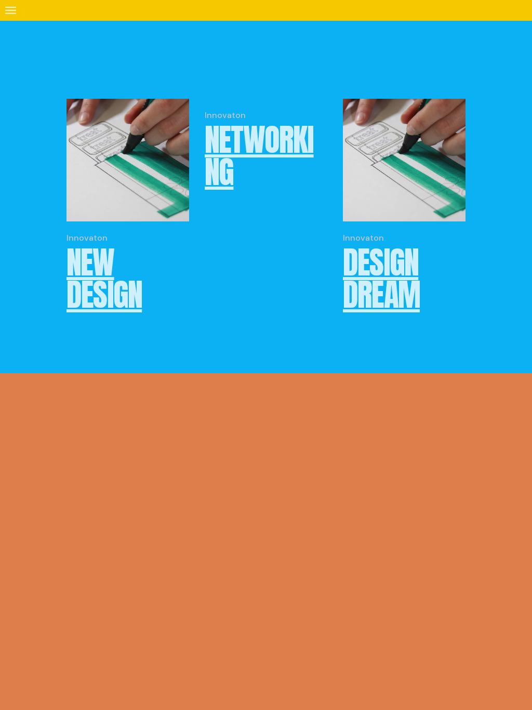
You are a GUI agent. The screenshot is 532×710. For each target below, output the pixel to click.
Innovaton (87, 237)
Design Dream (381, 278)
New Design (104, 278)
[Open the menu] (10, 10)
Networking (259, 155)
